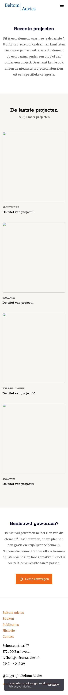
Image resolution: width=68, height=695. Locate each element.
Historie (9, 631)
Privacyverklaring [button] (20, 686)
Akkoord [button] (53, 684)
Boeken (8, 619)
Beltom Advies (13, 613)
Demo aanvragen (34, 579)
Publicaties (11, 625)
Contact (8, 637)
